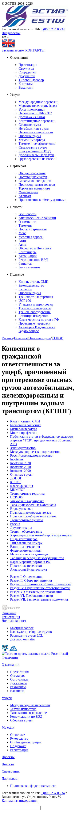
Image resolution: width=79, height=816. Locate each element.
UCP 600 (25, 300)
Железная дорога (31, 237)
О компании (27, 221)
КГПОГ (57, 338)
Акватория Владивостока (37, 327)
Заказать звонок (13, 50)
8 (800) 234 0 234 (53, 29)
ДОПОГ (16, 478)
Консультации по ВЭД (35, 151)
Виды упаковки (21, 508)
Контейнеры (27, 252)
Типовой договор (31, 80)
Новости (8, 764)
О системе (17, 734)
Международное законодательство (35, 451)
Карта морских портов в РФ (39, 319)
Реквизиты (18, 687)
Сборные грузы (30, 124)
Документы (27, 76)
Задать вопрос (29, 331)
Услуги (7, 698)
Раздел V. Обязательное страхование (36, 592)
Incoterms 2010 (20, 467)
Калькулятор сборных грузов (31, 631)
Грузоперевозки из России (37, 159)
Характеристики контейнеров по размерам (41, 535)
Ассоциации (28, 256)
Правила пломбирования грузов (33, 516)
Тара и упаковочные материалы (33, 505)
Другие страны (21, 527)
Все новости (27, 214)
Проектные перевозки (34, 323)
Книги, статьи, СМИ (33, 281)
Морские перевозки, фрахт (38, 105)
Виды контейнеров (23, 539)
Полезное (21, 338)
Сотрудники (27, 72)
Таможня (25, 225)
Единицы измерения (33, 316)
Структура (26, 68)
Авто (22, 240)
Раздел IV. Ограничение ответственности (40, 588)
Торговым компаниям (34, 188)
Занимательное (29, 267)
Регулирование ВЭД (33, 259)
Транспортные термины (36, 297)
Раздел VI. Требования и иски (31, 595)
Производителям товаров (37, 184)
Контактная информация (19, 800)
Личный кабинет (14, 620)
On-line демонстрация (25, 742)
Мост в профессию (23, 432)
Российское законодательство (31, 455)
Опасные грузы (30, 136)
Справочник (11, 771)
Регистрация (11, 617)
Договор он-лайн (22, 639)
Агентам (25, 196)
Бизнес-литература (23, 429)
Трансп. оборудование (35, 312)
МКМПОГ (17, 489)
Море (22, 233)
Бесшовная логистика (25, 425)
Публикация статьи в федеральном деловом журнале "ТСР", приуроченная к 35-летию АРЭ (41, 440)
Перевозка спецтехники (36, 132)
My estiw (8, 727)
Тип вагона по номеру (26, 543)
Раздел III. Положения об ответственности (40, 584)
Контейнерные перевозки (37, 121)
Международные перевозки (38, 102)
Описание (9, 613)
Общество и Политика (35, 248)
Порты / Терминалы (33, 229)
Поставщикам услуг (33, 177)
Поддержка (18, 746)
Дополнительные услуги (36, 155)
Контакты (26, 83)
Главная (7, 338)
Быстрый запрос (21, 628)
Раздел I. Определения (26, 576)
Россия (15, 524)
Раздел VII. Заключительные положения (39, 599)
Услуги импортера (32, 140)
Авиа (22, 244)
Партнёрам (9, 778)
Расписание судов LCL (26, 635)
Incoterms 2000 (20, 470)
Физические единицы (26, 550)
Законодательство (31, 285)
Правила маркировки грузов (30, 512)
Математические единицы (29, 554)
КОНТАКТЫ (34, 50)
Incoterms (25, 289)
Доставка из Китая (32, 117)
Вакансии (26, 87)
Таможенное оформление (37, 143)
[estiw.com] (8, 46)
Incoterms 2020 (20, 463)
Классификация (21, 486)
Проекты (8, 757)
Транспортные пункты (35, 308)
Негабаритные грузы (34, 128)
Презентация (28, 64)
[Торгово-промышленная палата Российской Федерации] (39, 657)
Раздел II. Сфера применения (31, 580)
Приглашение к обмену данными (42, 200)
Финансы (25, 263)
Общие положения (32, 173)
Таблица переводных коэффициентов (37, 558)
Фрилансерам (28, 192)
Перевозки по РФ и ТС (35, 113)
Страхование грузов (33, 147)
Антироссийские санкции (37, 218)
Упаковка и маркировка (36, 304)
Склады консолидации (35, 181)
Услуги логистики (32, 109)
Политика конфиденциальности (33, 786)
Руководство (19, 738)
